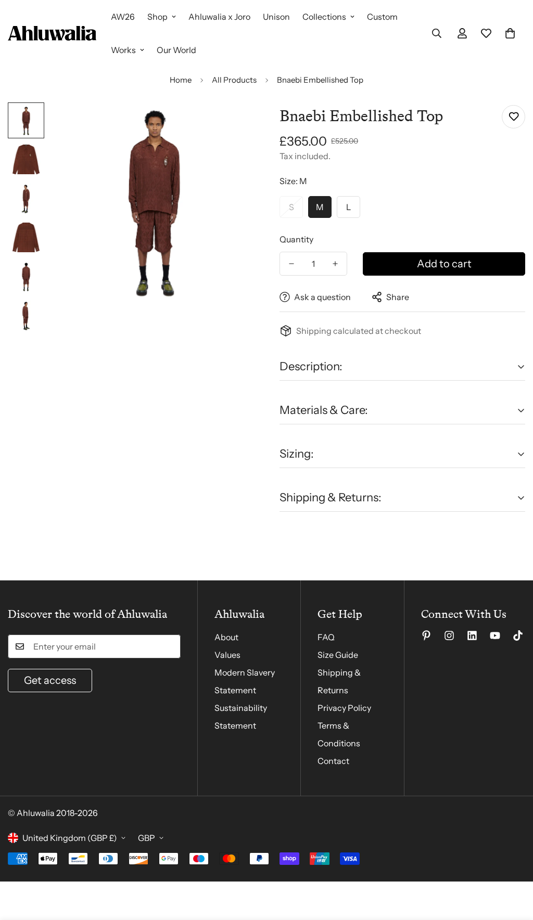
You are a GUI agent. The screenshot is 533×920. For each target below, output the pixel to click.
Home (181, 80)
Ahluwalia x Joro (219, 16)
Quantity (296, 239)
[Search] (436, 33)
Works (123, 50)
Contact (333, 761)
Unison (276, 16)
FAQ (326, 637)
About (226, 637)
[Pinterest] (426, 635)
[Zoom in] (231, 124)
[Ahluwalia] (52, 33)
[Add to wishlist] (513, 116)
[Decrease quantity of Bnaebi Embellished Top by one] (291, 263)
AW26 (123, 16)
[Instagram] (449, 635)
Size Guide (338, 655)
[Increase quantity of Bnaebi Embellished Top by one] (335, 263)
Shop (157, 16)
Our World (176, 50)
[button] (510, 33)
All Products (234, 80)
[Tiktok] (518, 635)
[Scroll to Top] (513, 863)
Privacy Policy (344, 708)
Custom (382, 16)
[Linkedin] (472, 635)
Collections (324, 16)
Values (227, 655)
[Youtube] (495, 635)
